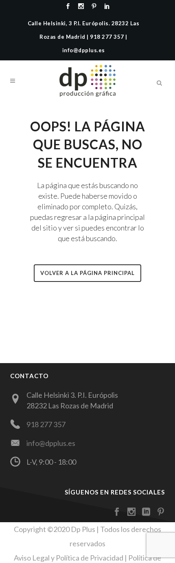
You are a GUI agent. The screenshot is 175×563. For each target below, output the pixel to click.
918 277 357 (46, 424)
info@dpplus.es (50, 443)
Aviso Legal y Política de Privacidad (68, 557)
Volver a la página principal (87, 273)
